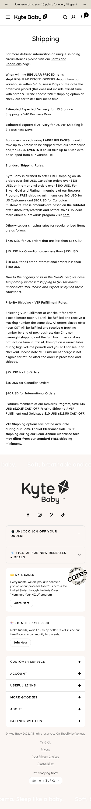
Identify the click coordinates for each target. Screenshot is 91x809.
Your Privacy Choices (45, 756)
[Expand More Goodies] (79, 697)
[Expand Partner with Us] (79, 721)
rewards (26, 3)
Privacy (45, 749)
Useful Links (23, 685)
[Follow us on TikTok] (63, 515)
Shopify (66, 733)
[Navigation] (8, 17)
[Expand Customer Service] (79, 662)
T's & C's (45, 742)
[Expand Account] (79, 674)
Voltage (80, 733)
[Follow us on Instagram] (40, 515)
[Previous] (6, 4)
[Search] (65, 17)
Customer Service (27, 661)
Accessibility (46, 763)
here (66, 215)
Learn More (21, 603)
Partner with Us (26, 721)
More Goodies (23, 697)
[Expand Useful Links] (79, 685)
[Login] (73, 17)
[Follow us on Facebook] (28, 515)
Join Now (20, 642)
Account (18, 673)
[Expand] (79, 534)
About (16, 709)
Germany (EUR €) (43, 780)
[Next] (85, 4)
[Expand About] (79, 709)
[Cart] (82, 17)
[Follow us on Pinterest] (51, 515)
